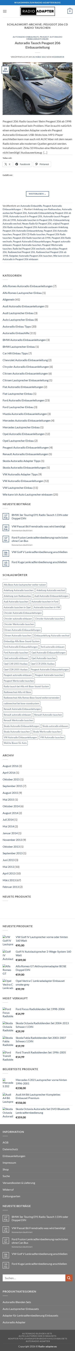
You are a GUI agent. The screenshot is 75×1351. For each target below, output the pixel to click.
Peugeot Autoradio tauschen (27, 245)
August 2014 (10, 813)
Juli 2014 (8, 819)
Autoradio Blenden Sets (17, 1302)
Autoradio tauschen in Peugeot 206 (34, 220)
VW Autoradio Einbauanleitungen (23, 480)
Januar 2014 (10, 833)
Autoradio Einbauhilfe (26, 37)
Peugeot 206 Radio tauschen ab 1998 (32, 237)
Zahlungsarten (11, 1196)
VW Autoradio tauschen (52, 737)
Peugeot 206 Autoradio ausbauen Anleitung (46, 227)
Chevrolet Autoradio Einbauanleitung (25, 360)
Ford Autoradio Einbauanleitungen (23, 400)
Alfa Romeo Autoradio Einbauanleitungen (28, 286)
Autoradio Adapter (14, 1322)
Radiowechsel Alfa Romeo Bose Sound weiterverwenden (31, 697)
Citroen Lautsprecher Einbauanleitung (25, 380)
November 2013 (12, 839)
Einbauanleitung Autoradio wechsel (51, 635)
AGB (5, 1142)
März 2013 (9, 880)
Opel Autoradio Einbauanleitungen (24, 433)
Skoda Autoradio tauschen (17, 731)
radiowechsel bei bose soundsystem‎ (21, 703)
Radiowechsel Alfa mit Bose (17, 692)
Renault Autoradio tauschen (48, 714)
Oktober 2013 (11, 846)
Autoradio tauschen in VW (47, 607)
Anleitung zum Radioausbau (47, 209)
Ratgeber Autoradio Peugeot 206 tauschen (30, 255)
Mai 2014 (8, 826)
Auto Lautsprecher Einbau (18, 319)
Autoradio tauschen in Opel (17, 607)
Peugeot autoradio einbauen (18, 675)
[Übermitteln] (68, 1278)
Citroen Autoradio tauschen (17, 635)
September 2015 (12, 786)
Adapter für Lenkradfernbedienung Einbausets (30, 1315)
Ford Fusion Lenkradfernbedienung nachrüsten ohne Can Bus (40, 539)
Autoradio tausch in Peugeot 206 (25, 216)
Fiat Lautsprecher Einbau (18, 393)
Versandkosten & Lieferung (19, 1182)
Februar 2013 (11, 886)
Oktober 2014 (11, 806)
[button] (5, 11)
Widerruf (8, 1189)
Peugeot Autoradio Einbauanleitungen (44, 38)
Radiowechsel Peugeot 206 (21, 252)
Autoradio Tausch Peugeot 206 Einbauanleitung (37, 45)
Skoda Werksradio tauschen (47, 731)
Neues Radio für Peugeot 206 (37, 223)
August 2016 (10, 766)
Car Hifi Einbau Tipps (15, 353)
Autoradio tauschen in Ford (44, 601)
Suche (6, 1176)
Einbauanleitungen (14, 1156)
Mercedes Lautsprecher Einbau (21, 427)
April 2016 (9, 772)
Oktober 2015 (11, 779)
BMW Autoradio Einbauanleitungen (24, 339)
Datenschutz (10, 1149)
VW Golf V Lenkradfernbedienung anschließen (40, 552)
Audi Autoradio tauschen (16, 601)
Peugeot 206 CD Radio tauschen (29, 234)
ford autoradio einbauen (53, 646)
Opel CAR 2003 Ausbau (16, 663)
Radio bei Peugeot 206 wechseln (29, 248)
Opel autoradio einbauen (16, 658)
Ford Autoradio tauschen (16, 652)
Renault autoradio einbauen (17, 714)
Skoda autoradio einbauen (55, 726)
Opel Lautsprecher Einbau (18, 440)
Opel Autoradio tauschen (43, 658)
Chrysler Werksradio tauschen (19, 624)
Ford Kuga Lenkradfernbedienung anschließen (39, 562)
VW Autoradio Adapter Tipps (20, 474)
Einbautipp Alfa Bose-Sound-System (22, 641)
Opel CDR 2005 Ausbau (16, 669)
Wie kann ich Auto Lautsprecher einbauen (28, 494)
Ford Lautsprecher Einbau (18, 407)
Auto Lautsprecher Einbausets (21, 1308)
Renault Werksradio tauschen (18, 720)
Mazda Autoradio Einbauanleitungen (25, 413)
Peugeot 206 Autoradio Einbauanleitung (23, 230)
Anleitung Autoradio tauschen (18, 590)
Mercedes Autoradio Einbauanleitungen (27, 420)
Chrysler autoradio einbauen (18, 618)
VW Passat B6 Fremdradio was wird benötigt (38, 526)
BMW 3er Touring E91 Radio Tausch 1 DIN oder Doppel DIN (40, 516)
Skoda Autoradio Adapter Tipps (21, 460)
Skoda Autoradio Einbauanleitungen (24, 467)
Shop (6, 1169)
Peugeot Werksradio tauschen (19, 680)
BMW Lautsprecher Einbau (19, 346)
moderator (58, 57)
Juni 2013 (8, 860)
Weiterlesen (37, 193)
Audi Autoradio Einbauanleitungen (23, 306)
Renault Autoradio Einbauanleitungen (25, 454)
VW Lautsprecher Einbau (18, 487)
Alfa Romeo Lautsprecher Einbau (22, 292)
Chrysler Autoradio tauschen (49, 618)
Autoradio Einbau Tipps (17, 326)
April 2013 (9, 873)
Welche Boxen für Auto (15, 743)
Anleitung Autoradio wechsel (50, 590)
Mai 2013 (8, 866)
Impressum (9, 1162)
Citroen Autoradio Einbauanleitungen (25, 373)
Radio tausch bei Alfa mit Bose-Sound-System (26, 686)
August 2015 (10, 792)
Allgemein (9, 299)
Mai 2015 (8, 799)
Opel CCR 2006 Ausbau (43, 663)
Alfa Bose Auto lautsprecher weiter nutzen (25, 584)
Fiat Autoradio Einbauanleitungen (23, 386)
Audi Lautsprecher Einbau (18, 313)
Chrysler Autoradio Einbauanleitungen (26, 366)
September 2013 (12, 853)
